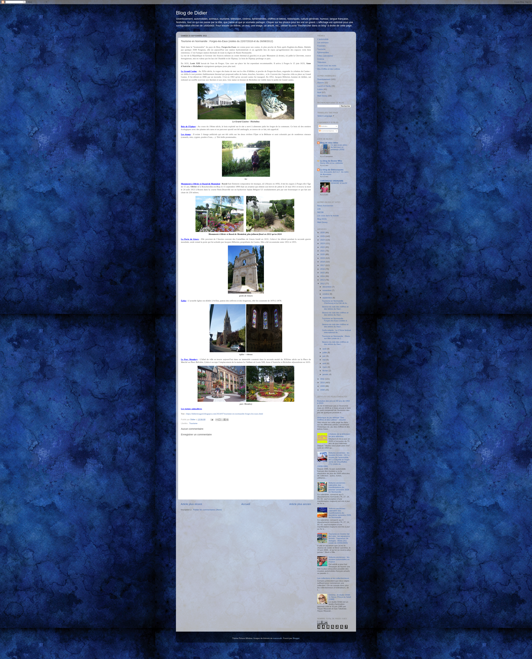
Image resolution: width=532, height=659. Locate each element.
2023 (322, 243)
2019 (322, 258)
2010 (322, 383)
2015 (322, 273)
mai (324, 360)
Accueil (245, 504)
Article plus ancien (300, 504)
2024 (322, 240)
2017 (322, 265)
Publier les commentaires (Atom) (207, 510)
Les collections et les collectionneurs (333, 578)
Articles (324, 126)
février (326, 371)
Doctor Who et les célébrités (331, 163)
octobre (326, 294)
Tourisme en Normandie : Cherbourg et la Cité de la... (335, 302)
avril (325, 363)
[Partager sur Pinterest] (227, 419)
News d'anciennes (325, 206)
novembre (327, 290)
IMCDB (320, 212)
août (325, 349)
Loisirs (320, 89)
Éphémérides (323, 52)
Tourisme (193, 423)
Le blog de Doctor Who (331, 161)
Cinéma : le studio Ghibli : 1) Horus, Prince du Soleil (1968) (340, 597)
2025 (322, 236)
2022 (322, 247)
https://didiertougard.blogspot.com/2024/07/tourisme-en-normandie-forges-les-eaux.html (224, 414)
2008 (322, 390)
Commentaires (327, 131)
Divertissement (323, 79)
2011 (322, 379)
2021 (322, 251)
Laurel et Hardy (324, 86)
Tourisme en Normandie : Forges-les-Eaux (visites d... (335, 319)
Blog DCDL (322, 219)
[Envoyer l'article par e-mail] (212, 419)
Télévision (321, 62)
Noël (319, 92)
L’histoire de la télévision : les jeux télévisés (340, 435)
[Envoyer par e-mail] (216, 419)
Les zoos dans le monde (328, 216)
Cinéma (320, 59)
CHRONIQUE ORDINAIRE (331, 181)
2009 (322, 386)
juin (324, 356)
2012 (322, 284)
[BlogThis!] (219, 419)
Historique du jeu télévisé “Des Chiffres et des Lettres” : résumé (331, 419)
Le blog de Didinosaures (331, 170)
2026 (322, 233)
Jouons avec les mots (326, 66)
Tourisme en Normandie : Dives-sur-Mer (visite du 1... (336, 337)
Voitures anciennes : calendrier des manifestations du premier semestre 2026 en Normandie (339, 487)
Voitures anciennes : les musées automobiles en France (339, 559)
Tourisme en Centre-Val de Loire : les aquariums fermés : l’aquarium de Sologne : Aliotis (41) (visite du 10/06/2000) (339, 538)
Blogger (296, 638)
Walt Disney (322, 96)
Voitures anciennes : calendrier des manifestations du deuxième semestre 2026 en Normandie (340, 513)
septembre (327, 298)
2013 (322, 280)
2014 (322, 276)
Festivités (321, 46)
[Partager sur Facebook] (224, 419)
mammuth (277, 638)
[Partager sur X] (222, 419)
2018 (322, 262)
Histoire (320, 83)
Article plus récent (191, 504)
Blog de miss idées (329, 143)
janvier (326, 374)
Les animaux (322, 43)
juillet (325, 353)
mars (325, 367)
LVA (319, 209)
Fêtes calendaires (325, 56)
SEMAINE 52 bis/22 (339, 183)
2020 (322, 254)
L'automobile (322, 39)
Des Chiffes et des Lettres (328, 69)
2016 (322, 269)
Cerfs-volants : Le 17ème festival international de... (336, 331)
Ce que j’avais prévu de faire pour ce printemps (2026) (339, 147)
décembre (327, 287)
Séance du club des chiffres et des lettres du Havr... (335, 308)
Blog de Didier (191, 13)
